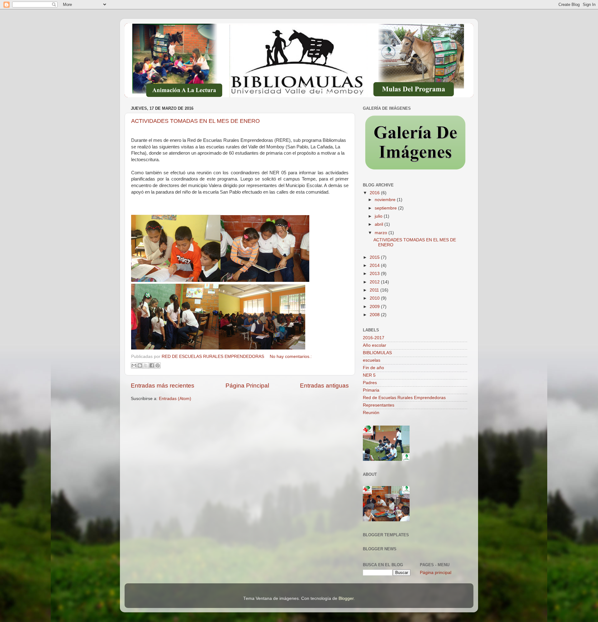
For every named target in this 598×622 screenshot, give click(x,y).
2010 (375, 298)
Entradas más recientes (162, 385)
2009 (375, 306)
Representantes (378, 405)
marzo (381, 232)
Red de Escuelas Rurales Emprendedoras (404, 397)
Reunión (371, 412)
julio (379, 216)
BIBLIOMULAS (377, 352)
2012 (375, 282)
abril (379, 224)
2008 (375, 314)
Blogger (346, 598)
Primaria (371, 390)
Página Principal (247, 385)
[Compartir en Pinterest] (157, 365)
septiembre (386, 208)
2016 (375, 192)
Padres (370, 382)
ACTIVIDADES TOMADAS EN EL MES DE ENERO (195, 121)
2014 (375, 265)
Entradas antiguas (324, 385)
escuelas (371, 360)
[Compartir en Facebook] (152, 365)
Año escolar (374, 345)
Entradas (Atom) (175, 398)
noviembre (386, 199)
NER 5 (369, 375)
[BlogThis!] (140, 365)
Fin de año (373, 367)
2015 (375, 257)
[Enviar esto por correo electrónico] (134, 365)
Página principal (435, 572)
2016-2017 (373, 337)
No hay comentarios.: (291, 356)
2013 (375, 273)
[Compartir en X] (146, 365)
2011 (375, 290)
